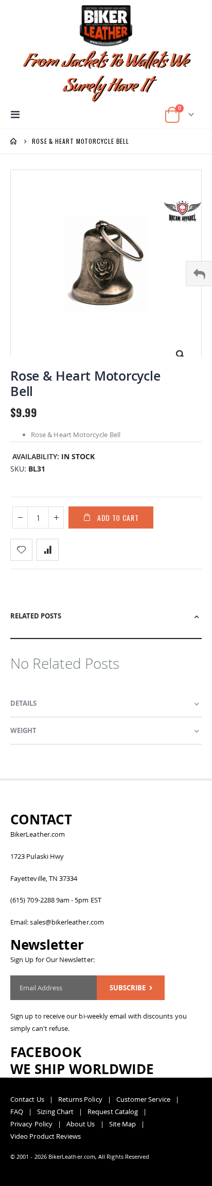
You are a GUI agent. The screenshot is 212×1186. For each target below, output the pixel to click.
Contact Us (27, 1099)
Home (13, 141)
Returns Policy (80, 1099)
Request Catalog (112, 1111)
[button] (180, 351)
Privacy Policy (31, 1123)
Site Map (122, 1123)
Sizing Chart (55, 1111)
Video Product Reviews (45, 1136)
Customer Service (143, 1099)
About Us (80, 1123)
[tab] (106, 621)
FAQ (16, 1111)
